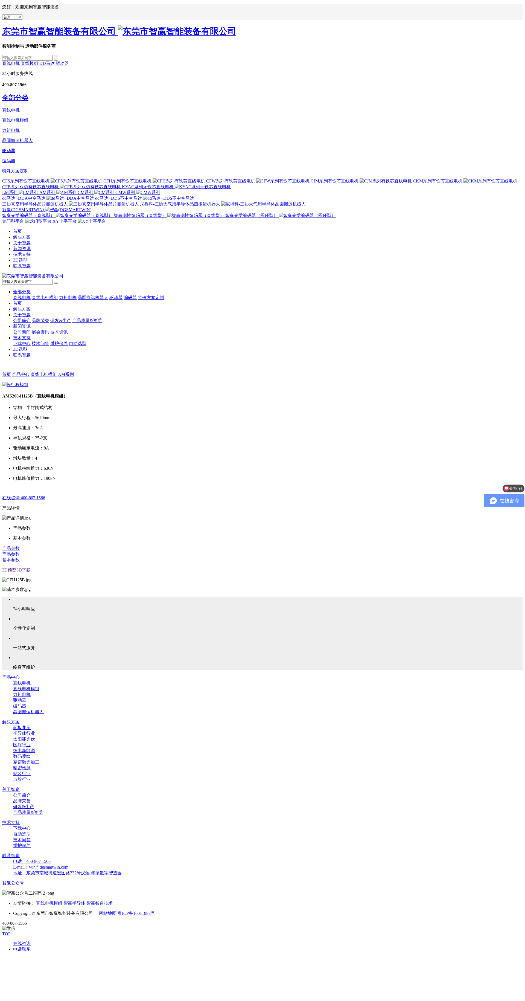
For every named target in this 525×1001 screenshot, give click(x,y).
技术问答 (40, 343)
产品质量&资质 (87, 320)
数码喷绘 (22, 756)
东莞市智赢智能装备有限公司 (60, 31)
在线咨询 (22, 943)
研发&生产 (60, 320)
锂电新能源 (24, 750)
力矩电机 (11, 130)
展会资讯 (40, 332)
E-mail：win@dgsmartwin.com (40, 867)
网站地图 (107, 913)
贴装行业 (22, 773)
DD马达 (47, 63)
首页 (17, 231)
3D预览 (9, 570)
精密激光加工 (26, 762)
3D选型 (20, 260)
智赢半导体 (74, 903)
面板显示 (22, 727)
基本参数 (11, 560)
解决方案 (22, 237)
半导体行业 (24, 733)
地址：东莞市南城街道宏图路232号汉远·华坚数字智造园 (67, 873)
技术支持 (22, 254)
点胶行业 (22, 779)
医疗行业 (22, 744)
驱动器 (62, 63)
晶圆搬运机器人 (17, 140)
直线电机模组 (15, 120)
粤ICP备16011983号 (136, 913)
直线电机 (11, 63)
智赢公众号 (13, 883)
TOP (6, 934)
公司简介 (22, 320)
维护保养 (59, 343)
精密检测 (22, 767)
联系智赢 (22, 265)
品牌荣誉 (40, 320)
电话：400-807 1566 (32, 861)
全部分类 (22, 291)
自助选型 (77, 343)
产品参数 (11, 548)
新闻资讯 (22, 248)
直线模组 (30, 63)
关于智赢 (22, 242)
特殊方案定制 (15, 171)
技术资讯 (59, 332)
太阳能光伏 (24, 739)
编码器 (8, 160)
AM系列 (66, 374)
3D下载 (23, 570)
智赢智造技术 (99, 903)
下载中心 (22, 343)
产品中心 (21, 374)
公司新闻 (22, 332)
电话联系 (22, 949)
